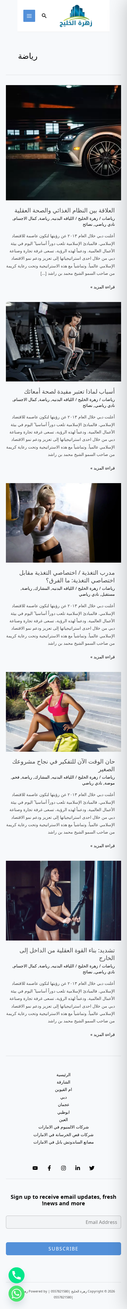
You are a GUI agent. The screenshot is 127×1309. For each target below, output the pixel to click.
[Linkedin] (77, 1168)
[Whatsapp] (17, 1294)
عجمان (63, 1104)
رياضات (108, 218)
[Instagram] (63, 1168)
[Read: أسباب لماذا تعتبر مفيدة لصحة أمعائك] (63, 341)
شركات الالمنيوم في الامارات (63, 1127)
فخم (15, 777)
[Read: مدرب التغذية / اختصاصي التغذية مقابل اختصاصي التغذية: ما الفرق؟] (63, 522)
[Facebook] (49, 1168)
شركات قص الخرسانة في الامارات (63, 1134)
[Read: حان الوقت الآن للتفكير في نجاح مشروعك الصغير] (63, 711)
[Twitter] (92, 1168)
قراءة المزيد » (102, 287)
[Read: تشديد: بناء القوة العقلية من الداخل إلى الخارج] (63, 900)
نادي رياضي (105, 224)
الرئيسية (63, 1074)
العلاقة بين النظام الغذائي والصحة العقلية (64, 210)
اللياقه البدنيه (63, 218)
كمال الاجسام (25, 218)
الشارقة (63, 1082)
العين (63, 1119)
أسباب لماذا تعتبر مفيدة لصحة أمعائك (69, 391)
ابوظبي (63, 1112)
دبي (63, 1097)
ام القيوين (63, 1089)
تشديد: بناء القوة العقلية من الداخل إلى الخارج (67, 954)
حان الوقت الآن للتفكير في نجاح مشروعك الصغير (63, 765)
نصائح (87, 224)
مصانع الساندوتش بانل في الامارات (63, 1142)
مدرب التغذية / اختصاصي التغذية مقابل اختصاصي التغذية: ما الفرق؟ (67, 576)
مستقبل (108, 594)
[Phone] (17, 1275)
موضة (110, 783)
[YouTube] (35, 1168)
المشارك (42, 588)
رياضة (44, 218)
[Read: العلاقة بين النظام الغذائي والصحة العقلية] (63, 142)
